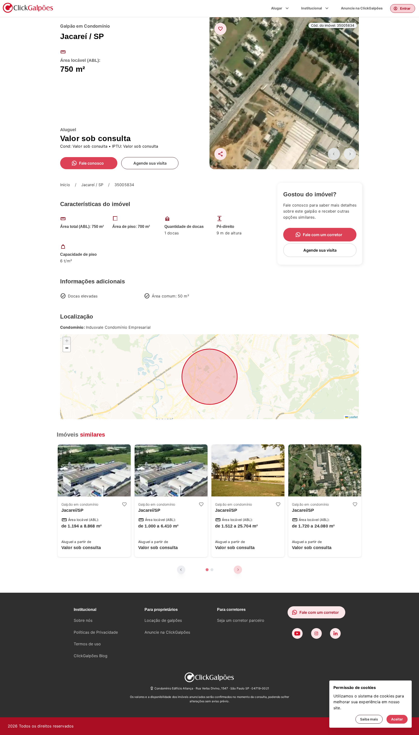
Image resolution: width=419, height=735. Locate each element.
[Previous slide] (334, 154)
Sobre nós (83, 620)
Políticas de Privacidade (96, 632)
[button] (66, 340)
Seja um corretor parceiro (240, 620)
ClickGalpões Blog (90, 655)
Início (65, 184)
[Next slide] (350, 154)
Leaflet (353, 417)
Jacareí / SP (92, 185)
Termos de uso (87, 643)
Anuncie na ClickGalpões (362, 8)
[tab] (207, 569)
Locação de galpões (163, 620)
